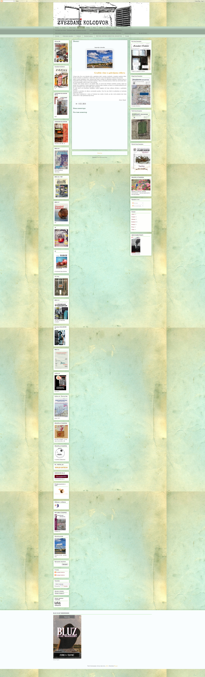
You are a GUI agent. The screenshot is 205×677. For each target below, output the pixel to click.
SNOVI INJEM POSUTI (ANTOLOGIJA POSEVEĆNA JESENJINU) (106, 30)
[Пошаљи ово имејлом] (79, 103)
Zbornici (81, 27)
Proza (94, 27)
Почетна (99, 153)
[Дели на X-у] (82, 103)
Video (115, 27)
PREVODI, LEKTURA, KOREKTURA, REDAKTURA (109, 36)
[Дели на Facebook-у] (83, 103)
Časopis (133, 217)
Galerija (101, 27)
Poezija (88, 27)
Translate (66, 586)
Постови (135, 203)
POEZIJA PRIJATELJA (130, 33)
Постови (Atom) (103, 157)
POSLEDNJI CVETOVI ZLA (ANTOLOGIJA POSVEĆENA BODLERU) (72, 33)
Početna (57, 27)
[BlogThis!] (80, 103)
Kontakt (127, 36)
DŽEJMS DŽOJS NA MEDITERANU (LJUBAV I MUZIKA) (107, 33)
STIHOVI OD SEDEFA (125, 27)
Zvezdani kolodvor (60, 572)
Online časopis (72, 27)
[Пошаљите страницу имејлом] (76, 103)
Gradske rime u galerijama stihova (109, 72)
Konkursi (79, 36)
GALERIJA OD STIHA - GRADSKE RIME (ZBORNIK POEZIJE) (70, 30)
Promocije (108, 27)
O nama (64, 27)
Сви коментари (137, 206)
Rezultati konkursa (88, 36)
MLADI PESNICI (143, 33)
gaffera (106, 666)
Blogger (115, 666)
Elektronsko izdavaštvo (68, 36)
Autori (132, 214)
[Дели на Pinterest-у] (85, 103)
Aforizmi (57, 36)
